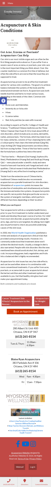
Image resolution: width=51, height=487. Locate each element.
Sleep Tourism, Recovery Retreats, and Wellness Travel (26, 427)
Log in (32, 467)
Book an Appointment (25, 311)
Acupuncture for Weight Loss (42, 301)
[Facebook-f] (18, 444)
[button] (3, 100)
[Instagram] (33, 444)
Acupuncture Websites (20, 452)
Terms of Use (23, 458)
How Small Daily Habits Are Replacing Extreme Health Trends (26, 432)
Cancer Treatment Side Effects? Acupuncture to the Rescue (16, 301)
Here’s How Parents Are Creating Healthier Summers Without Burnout (26, 422)
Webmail (20, 467)
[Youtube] (25, 444)
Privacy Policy (35, 458)
